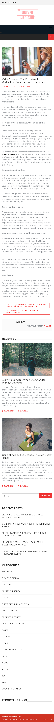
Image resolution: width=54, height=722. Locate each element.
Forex (5, 630)
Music (5, 656)
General (6, 637)
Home (5, 719)
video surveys (8, 154)
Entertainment (10, 611)
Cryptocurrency (11, 591)
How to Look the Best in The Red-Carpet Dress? (22, 312)
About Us (17, 719)
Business (7, 585)
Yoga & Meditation (12, 689)
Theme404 (16, 717)
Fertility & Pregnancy (14, 624)
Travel (5, 682)
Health (6, 643)
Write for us (31, 719)
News (5, 663)
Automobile (8, 572)
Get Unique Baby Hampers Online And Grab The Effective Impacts (27, 306)
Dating (5, 598)
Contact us (47, 719)
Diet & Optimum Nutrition (15, 604)
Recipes (6, 669)
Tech (4, 676)
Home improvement (12, 650)
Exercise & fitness (11, 617)
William (26, 86)
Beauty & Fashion (11, 578)
